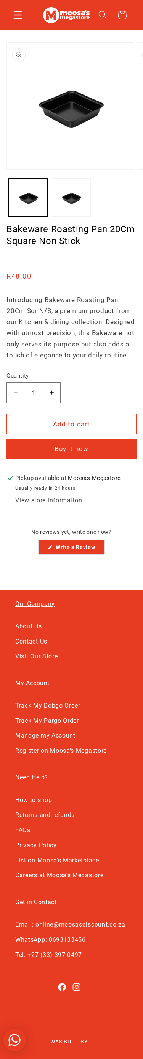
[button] (17, 15)
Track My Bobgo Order (47, 705)
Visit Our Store (36, 656)
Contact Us (31, 641)
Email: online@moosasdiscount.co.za (70, 924)
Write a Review (79, 549)
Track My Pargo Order (47, 720)
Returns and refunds (45, 814)
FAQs (23, 830)
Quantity (17, 375)
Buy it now (72, 449)
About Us (28, 626)
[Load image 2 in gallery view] (71, 197)
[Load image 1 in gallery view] (28, 197)
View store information (48, 500)
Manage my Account (45, 735)
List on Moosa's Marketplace (57, 860)
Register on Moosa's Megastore (61, 750)
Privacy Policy (36, 845)
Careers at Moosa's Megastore (59, 875)
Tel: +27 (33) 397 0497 (48, 954)
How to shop (33, 800)
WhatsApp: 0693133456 (50, 939)
